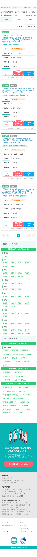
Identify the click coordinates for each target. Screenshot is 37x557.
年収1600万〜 (19, 376)
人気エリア (19, 409)
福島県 (12, 266)
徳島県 (5, 323)
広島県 (27, 313)
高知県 (27, 323)
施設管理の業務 (24, 402)
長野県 (20, 283)
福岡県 (5, 330)
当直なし (27, 387)
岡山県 (20, 313)
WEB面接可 (6, 412)
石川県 (12, 290)
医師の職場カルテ (22, 511)
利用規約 (22, 522)
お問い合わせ (23, 525)
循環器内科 (15, 351)
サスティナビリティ (25, 531)
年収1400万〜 (7, 376)
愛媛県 (20, 323)
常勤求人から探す (8, 478)
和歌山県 (13, 306)
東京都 (12, 276)
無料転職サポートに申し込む (18, 464)
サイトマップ (5, 528)
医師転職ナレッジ (8, 505)
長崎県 (20, 330)
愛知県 (20, 296)
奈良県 (5, 306)
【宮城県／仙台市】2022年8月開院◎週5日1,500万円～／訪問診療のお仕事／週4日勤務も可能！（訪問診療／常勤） (17, 140)
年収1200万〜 (19, 373)
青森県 (5, 263)
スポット (31, 20)
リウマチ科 (17, 361)
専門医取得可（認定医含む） (11, 395)
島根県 (12, 313)
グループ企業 (23, 528)
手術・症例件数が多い (19, 398)
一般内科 (5, 351)
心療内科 (14, 358)
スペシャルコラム (8, 507)
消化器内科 (6, 354)
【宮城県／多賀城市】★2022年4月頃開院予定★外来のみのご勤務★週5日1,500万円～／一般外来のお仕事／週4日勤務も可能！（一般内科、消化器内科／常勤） (18, 191)
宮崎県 (12, 333)
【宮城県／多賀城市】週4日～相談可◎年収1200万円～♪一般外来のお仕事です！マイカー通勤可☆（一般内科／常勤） (18, 40)
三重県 (27, 296)
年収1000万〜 (7, 373)
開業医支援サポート (8, 509)
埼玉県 (27, 273)
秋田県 (27, 263)
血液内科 (26, 361)
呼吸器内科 (25, 351)
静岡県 (12, 296)
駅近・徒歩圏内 (7, 409)
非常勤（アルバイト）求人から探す (13, 480)
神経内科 (5, 358)
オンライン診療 (17, 412)
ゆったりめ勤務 (23, 405)
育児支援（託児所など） (10, 402)
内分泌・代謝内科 (18, 354)
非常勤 (18, 20)
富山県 (5, 290)
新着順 (30, 26)
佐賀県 (12, 330)
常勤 (6, 20)
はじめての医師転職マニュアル (12, 491)
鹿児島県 (20, 333)
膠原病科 (5, 365)
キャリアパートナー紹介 (10, 493)
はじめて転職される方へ (20, 489)
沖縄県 (28, 333)
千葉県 (5, 276)
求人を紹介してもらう (18, 73)
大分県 (5, 333)
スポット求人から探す (9, 482)
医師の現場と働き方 (22, 505)
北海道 (5, 256)
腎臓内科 (29, 354)
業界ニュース (20, 507)
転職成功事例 (6, 496)
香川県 (12, 323)
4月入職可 (6, 398)
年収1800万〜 (7, 380)
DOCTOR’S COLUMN (20, 502)
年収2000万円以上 (20, 380)
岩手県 (12, 263)
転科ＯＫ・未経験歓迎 (9, 405)
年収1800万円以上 (8, 387)
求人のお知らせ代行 (8, 511)
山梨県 (12, 283)
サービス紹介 (6, 489)
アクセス (4, 531)
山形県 (5, 266)
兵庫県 (27, 303)
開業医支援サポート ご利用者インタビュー (16, 514)
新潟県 (5, 283)
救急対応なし (22, 391)
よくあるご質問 (18, 496)
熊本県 (27, 330)
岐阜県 (5, 296)
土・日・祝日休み (28, 395)
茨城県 (5, 273)
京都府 (12, 303)
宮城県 (20, 263)
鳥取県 (5, 313)
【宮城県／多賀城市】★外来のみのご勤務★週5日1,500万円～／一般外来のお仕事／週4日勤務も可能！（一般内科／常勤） (18, 90)
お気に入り (8, 74)
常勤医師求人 (27, 7)
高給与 (19, 387)
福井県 (20, 290)
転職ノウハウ (6, 502)
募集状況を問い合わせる (18, 124)
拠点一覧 (23, 493)
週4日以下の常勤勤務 (9, 391)
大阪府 (20, 303)
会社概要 (4, 522)
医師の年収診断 (22, 509)
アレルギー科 (7, 361)
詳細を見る (29, 73)
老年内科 (22, 358)
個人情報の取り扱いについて (9, 525)
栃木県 (12, 273)
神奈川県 (20, 276)
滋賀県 (5, 303)
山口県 (5, 317)
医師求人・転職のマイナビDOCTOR (11, 7)
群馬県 (20, 273)
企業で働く (28, 409)
